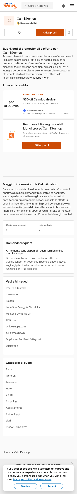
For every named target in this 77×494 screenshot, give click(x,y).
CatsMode (12, 294)
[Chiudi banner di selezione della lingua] (72, 463)
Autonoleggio (13, 414)
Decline (25, 486)
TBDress (11, 320)
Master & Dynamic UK (18, 313)
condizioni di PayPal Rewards (52, 133)
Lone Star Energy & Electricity (23, 307)
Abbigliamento (14, 407)
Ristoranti (11, 375)
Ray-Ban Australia (16, 288)
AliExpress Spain (15, 333)
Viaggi (9, 395)
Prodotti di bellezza (16, 427)
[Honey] (10, 6)
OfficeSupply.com (16, 326)
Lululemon (12, 345)
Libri (8, 420)
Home (6, 452)
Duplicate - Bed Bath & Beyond (23, 339)
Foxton (10, 300)
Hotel (9, 388)
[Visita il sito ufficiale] (69, 32)
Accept (51, 486)
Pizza (9, 369)
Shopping (11, 401)
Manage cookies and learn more (32, 479)
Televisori (11, 382)
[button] (72, 5)
